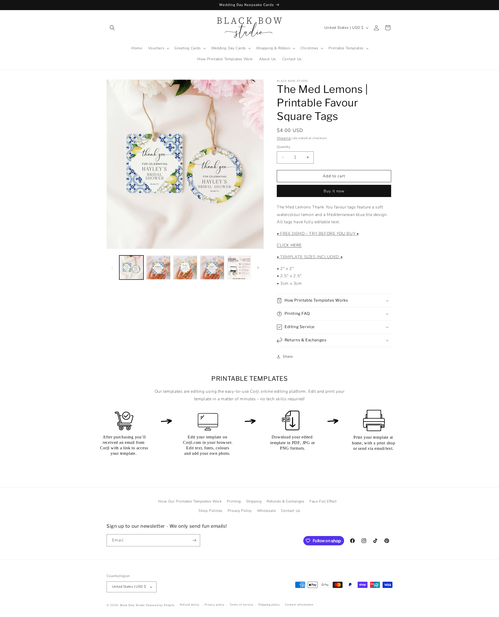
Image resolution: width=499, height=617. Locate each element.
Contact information (299, 605)
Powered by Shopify (160, 605)
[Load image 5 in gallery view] (239, 267)
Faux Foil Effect (323, 501)
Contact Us (290, 510)
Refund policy (189, 605)
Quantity (283, 147)
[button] (112, 27)
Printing (234, 501)
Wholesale (266, 510)
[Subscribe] (194, 540)
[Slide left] (112, 267)
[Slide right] (258, 267)
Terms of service (241, 605)
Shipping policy (269, 605)
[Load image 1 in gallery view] (131, 267)
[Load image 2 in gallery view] (158, 267)
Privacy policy (215, 605)
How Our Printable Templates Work (190, 501)
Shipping (284, 138)
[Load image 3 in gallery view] (185, 267)
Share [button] (288, 356)
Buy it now (334, 191)
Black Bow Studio (132, 605)
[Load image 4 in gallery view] (212, 267)
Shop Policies (210, 510)
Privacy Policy (240, 510)
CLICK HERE (289, 245)
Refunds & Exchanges (285, 501)
